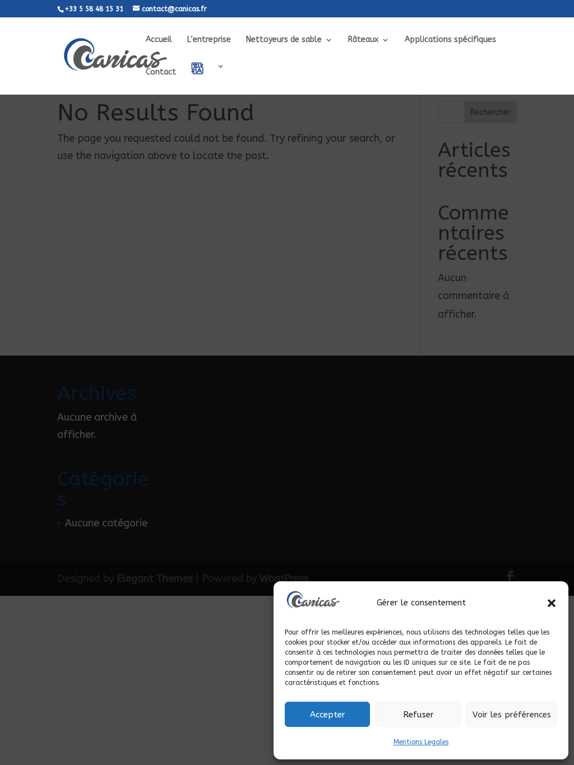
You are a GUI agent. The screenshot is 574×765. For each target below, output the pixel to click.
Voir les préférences (512, 715)
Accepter (327, 715)
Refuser (418, 715)
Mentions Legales (421, 742)
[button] (551, 603)
